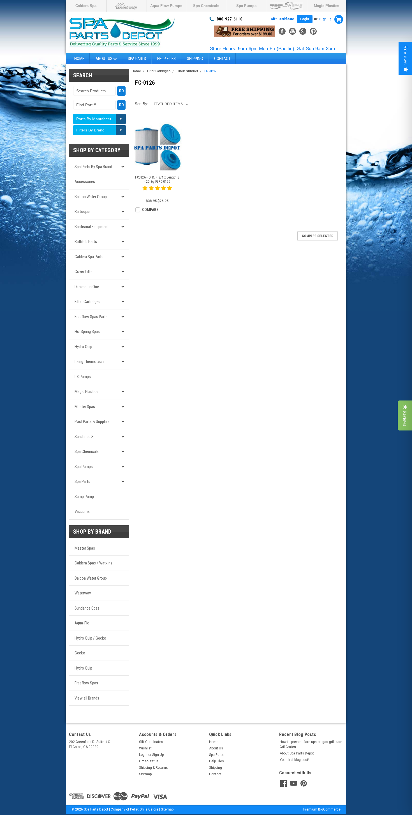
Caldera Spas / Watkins (93, 563)
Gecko (80, 653)
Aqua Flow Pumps (166, 6)
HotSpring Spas (87, 331)
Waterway (83, 593)
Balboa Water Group (91, 196)
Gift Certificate (282, 19)
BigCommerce (329, 809)
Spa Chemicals (206, 6)
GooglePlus (302, 31)
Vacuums (82, 511)
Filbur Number (187, 71)
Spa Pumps (246, 6)
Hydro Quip (83, 346)
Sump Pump (84, 496)
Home (79, 58)
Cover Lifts (83, 271)
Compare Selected (317, 236)
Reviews (405, 55)
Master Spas (85, 406)
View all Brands (87, 698)
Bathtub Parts (86, 241)
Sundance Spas (87, 436)
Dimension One (87, 286)
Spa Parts (137, 58)
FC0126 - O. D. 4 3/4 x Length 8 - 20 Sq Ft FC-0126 (157, 179)
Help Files (166, 58)
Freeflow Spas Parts (91, 316)
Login (304, 19)
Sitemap (145, 774)
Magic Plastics (326, 6)
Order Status (149, 761)
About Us (104, 58)
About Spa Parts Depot (297, 753)
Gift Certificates (151, 742)
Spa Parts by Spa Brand (93, 166)
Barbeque (82, 211)
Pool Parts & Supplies (92, 421)
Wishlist (145, 748)
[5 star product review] (157, 191)
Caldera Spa (85, 6)
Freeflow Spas (86, 683)
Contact (222, 58)
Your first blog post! (294, 760)
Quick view (157, 167)
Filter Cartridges (87, 301)
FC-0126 (210, 71)
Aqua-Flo (82, 623)
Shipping (195, 58)
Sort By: (141, 104)
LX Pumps (83, 376)
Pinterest (313, 31)
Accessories (85, 181)
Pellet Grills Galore (144, 809)
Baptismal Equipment (92, 226)
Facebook (282, 31)
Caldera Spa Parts (89, 256)
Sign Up (325, 19)
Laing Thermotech (89, 361)
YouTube (292, 31)
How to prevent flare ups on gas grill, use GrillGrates (311, 744)
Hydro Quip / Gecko (90, 638)
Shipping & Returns (153, 768)
